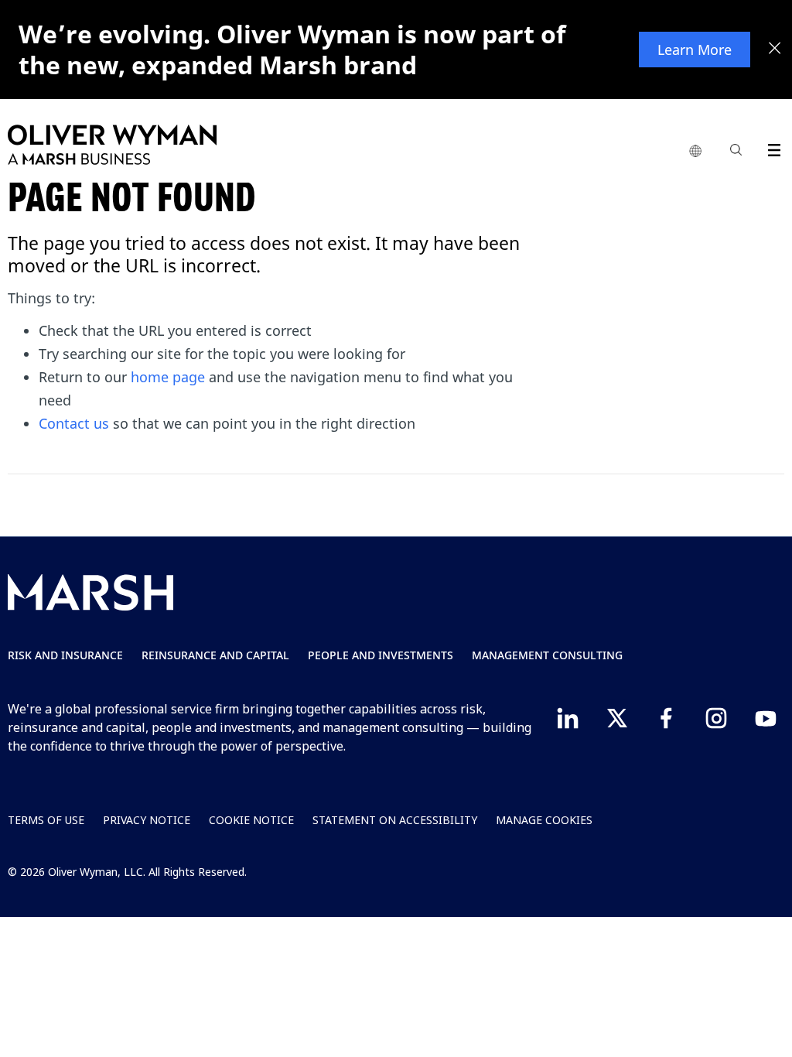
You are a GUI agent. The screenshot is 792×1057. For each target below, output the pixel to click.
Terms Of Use (46, 819)
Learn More (694, 49)
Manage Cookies (544, 819)
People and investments (380, 655)
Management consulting (547, 655)
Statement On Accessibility (394, 819)
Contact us (74, 423)
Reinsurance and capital (215, 655)
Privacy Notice (146, 819)
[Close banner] (775, 49)
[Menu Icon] (770, 147)
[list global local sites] (695, 151)
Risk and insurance (65, 655)
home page (168, 377)
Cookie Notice (251, 819)
